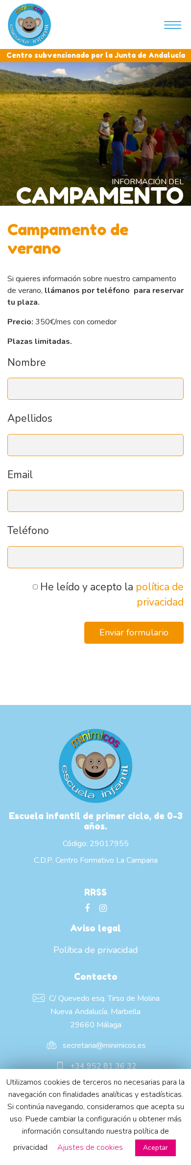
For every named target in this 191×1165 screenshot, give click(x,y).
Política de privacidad (95, 950)
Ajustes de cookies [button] (90, 1147)
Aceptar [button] (155, 1147)
